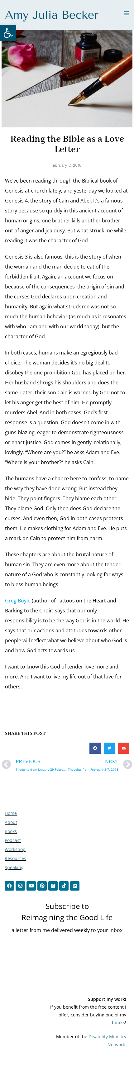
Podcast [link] (13, 840)
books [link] (118, 1022)
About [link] (11, 822)
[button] (95, 748)
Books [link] (11, 831)
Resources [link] (15, 858)
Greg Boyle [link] (18, 600)
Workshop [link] (15, 849)
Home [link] (11, 813)
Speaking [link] (14, 867)
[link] (8, 33)
